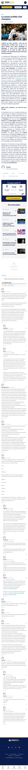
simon (12, 329)
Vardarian (13, 561)
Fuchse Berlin (21, 173)
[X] (12, 747)
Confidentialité (17, 755)
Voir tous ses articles (11, 169)
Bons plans (10, 755)
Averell (12, 676)
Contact (6, 754)
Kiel (4, 176)
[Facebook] (15, 747)
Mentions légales (13, 754)
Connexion (3, 275)
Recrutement (20, 754)
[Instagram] (19, 747)
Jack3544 (12, 352)
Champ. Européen (7, 7)
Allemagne (18, 7)
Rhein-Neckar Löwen (13, 176)
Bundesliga (5, 173)
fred (11, 697)
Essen (13, 173)
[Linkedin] (8, 747)
